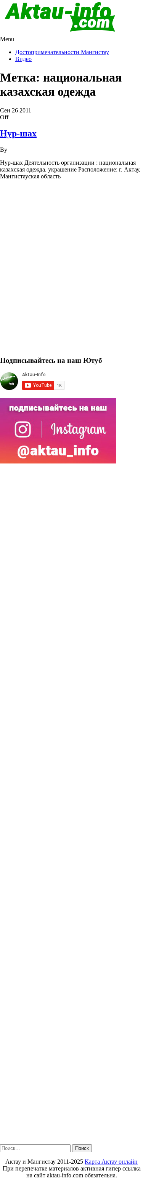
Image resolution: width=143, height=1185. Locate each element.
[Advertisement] (71, 271)
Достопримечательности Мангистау (62, 52)
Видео (23, 59)
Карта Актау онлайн (111, 1161)
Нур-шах (18, 133)
